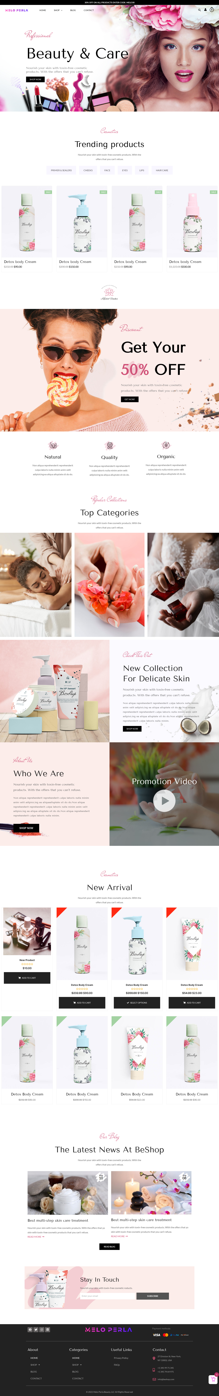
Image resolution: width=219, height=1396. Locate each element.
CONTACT (89, 10)
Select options (138, 1002)
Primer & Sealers (61, 170)
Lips (141, 170)
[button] (35, 79)
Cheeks (88, 170)
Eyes (125, 170)
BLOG (73, 10)
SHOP (57, 10)
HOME (42, 10)
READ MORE (35, 1236)
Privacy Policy (121, 1357)
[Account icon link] (205, 9)
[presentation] (61, 10)
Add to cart (29, 978)
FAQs (117, 1364)
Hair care (162, 170)
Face (107, 170)
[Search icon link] (199, 10)
